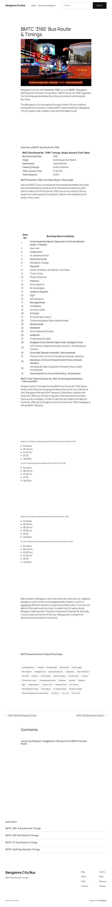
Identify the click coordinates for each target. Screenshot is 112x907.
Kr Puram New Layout (29, 680)
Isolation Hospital (59, 676)
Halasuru (35, 676)
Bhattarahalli (64, 667)
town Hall (65, 693)
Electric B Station (83, 672)
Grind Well (25, 676)
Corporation (70, 672)
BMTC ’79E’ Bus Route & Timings (90, 715)
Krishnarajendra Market (48, 680)
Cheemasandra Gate (55, 672)
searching (26, 605)
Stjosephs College (75, 689)
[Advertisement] (56, 128)
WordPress (103, 900)
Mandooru (62, 680)
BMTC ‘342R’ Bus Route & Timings (22, 849)
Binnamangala (76, 667)
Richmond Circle (61, 685)
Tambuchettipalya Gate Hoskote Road (35, 693)
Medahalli (81, 680)
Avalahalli (40, 667)
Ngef (23, 685)
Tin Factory (55, 693)
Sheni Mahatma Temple (30, 689)
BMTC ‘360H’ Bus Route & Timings (22, 715)
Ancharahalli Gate (28, 667)
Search (100, 5)
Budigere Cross (40, 672)
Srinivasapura (46, 689)
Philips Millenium (33, 685)
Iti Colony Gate (73, 676)
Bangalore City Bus (15, 5)
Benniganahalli (52, 667)
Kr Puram (84, 676)
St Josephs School (60, 689)
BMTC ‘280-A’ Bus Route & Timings (23, 828)
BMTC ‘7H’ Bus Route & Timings (21, 842)
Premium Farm (47, 685)
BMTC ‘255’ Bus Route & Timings (21, 835)
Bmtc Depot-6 (27, 672)
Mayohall (72, 680)
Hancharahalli (45, 676)
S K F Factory (74, 685)
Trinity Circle (76, 693)
